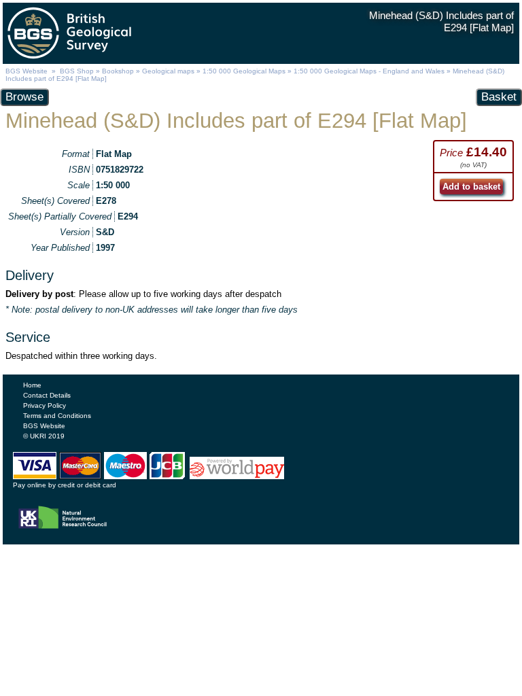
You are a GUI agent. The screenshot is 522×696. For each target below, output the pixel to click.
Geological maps (168, 71)
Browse (24, 96)
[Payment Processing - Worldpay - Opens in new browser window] (236, 476)
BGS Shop (77, 71)
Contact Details (47, 395)
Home (32, 385)
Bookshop (118, 71)
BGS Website (26, 71)
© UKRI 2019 (44, 436)
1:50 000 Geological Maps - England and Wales (369, 71)
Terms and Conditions (57, 415)
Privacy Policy (44, 405)
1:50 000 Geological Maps (244, 71)
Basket (499, 96)
